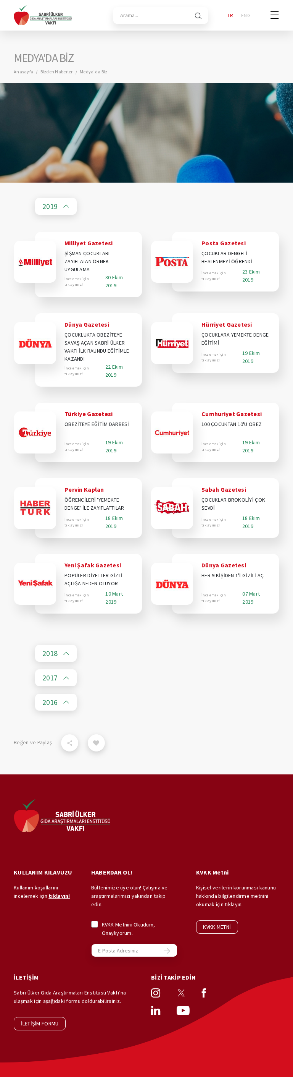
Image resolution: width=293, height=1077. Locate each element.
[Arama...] (198, 15)
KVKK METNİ (217, 926)
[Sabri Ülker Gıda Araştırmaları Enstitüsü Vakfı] (43, 15)
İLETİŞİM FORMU (40, 1023)
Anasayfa (23, 71)
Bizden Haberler (56, 71)
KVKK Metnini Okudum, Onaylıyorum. (128, 928)
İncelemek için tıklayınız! (76, 281)
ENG (246, 15)
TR (230, 15)
